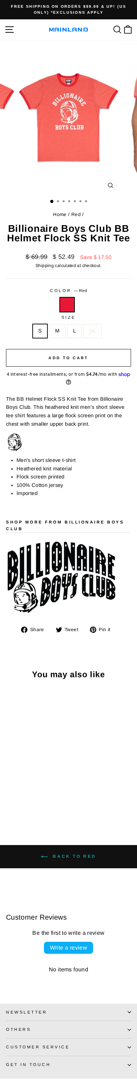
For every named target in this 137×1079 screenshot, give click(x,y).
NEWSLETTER (26, 1012)
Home (59, 214)
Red (76, 214)
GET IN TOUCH (28, 1064)
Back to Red (73, 856)
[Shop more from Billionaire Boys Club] (68, 578)
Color (68, 290)
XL (92, 331)
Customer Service (38, 1047)
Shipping (44, 265)
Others (18, 1029)
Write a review (68, 948)
